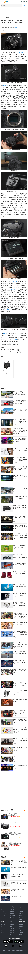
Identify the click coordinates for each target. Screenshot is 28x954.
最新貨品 (12, 926)
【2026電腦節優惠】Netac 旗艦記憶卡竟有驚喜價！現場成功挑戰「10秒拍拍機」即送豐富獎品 (20, 536)
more (25, 810)
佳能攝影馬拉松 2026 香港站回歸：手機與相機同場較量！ (20, 409)
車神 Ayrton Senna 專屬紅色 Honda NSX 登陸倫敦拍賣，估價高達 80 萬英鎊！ (20, 401)
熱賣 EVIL (12, 934)
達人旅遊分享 (3, 932)
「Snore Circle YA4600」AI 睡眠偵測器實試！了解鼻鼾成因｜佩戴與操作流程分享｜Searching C (20, 431)
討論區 (2, 917)
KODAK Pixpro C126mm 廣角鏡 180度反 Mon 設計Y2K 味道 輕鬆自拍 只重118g (15, 844)
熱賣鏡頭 (12, 930)
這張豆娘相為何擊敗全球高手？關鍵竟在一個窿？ (19, 546)
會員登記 (21, 930)
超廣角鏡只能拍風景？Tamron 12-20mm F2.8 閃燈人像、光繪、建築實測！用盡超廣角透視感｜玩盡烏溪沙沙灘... (20, 615)
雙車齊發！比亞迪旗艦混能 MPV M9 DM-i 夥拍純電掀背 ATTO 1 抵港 (19, 439)
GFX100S (14, 339)
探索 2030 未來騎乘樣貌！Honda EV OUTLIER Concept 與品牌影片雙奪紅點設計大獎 (20, 556)
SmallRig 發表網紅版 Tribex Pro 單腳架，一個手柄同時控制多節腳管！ (20, 476)
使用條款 (21, 932)
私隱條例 (21, 934)
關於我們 (21, 924)
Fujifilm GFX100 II (7, 370)
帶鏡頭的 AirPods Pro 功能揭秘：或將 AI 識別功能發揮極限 (20, 449)
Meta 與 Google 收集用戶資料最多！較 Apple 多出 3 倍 (20, 661)
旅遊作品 (2, 930)
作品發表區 (3, 915)
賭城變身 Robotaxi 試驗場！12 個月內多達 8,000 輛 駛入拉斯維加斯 (20, 518)
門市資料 (12, 924)
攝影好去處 (3, 924)
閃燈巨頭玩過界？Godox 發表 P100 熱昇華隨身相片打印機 (20, 585)
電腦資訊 (21, 915)
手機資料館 (12, 913)
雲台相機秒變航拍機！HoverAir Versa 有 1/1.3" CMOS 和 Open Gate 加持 (19, 603)
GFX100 (4, 60)
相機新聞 (16, 27)
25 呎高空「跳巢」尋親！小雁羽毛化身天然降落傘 (20, 497)
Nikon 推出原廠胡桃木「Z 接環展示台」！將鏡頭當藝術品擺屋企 (20, 740)
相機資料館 (12, 910)
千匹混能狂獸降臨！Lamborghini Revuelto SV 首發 (20, 758)
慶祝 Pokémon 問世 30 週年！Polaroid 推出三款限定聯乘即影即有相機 (20, 729)
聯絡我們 (21, 926)
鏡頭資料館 (12, 911)
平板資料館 (12, 915)
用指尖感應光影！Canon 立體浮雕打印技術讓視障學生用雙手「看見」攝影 (20, 468)
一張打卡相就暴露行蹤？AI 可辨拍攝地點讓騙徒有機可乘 (20, 652)
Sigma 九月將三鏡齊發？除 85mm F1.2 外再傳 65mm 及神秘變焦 (19, 507)
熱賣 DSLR (12, 932)
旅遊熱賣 (2, 926)
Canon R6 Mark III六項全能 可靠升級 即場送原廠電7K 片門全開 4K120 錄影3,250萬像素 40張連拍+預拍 (15, 835)
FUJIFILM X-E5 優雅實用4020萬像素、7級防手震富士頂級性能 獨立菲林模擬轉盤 (14, 824)
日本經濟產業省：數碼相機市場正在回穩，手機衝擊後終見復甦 (20, 670)
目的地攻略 (3, 928)
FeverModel (3, 913)
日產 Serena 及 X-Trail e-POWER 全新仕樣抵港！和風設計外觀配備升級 (20, 644)
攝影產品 (21, 911)
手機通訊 (21, 913)
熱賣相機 (12, 928)
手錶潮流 (21, 919)
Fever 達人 (3, 911)
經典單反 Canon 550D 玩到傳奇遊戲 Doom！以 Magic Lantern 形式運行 (20, 712)
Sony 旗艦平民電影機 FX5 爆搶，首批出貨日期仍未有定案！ (20, 624)
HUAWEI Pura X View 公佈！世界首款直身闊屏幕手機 (20, 572)
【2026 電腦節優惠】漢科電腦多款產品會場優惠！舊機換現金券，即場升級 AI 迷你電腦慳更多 (20, 634)
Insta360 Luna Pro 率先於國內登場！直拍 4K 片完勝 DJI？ (20, 594)
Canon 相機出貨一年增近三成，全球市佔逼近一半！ (19, 563)
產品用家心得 (12, 917)
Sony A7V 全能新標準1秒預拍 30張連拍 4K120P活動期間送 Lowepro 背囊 (14, 815)
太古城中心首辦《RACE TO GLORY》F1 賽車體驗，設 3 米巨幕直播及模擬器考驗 (20, 683)
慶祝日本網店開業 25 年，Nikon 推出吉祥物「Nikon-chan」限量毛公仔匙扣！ (19, 393)
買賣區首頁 (21, 910)
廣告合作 (21, 928)
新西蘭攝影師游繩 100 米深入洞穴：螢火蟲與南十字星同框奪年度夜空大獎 (20, 421)
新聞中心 (2, 17)
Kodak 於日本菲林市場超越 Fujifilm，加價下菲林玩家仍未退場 (20, 720)
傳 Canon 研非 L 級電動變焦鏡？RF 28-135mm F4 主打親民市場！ (20, 526)
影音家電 (21, 917)
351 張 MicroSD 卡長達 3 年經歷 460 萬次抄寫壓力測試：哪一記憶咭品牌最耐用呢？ (20, 459)
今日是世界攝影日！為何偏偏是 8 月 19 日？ (20, 691)
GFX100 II (21, 52)
